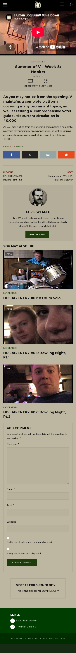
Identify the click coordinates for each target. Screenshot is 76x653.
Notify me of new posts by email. (24, 553)
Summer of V (38, 61)
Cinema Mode (45, 86)
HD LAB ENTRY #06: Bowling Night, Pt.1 (34, 355)
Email (10, 505)
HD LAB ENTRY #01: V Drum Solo (32, 298)
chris (6, 146)
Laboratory (10, 293)
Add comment (30, 86)
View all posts (37, 234)
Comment (13, 444)
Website (11, 521)
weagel (20, 146)
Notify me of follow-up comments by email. (30, 542)
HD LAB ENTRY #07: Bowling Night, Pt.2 (34, 414)
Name (11, 489)
